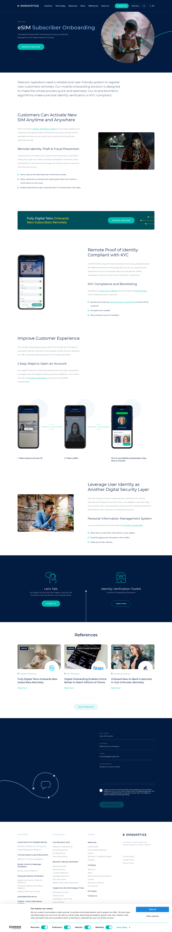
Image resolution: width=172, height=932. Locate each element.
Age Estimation (59, 869)
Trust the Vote (58, 902)
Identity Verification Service (29, 891)
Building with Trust (60, 892)
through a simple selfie (133, 525)
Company (103, 743)
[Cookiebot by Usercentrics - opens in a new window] (15, 927)
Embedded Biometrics (27, 897)
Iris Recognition (59, 853)
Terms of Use (128, 863)
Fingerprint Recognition (63, 847)
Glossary (91, 860)
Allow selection (152, 916)
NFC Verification (59, 879)
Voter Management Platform (29, 850)
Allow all (152, 909)
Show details (122, 927)
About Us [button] (105, 6)
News (83, 6)
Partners (135, 6)
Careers (91, 879)
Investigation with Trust (62, 899)
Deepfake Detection (61, 876)
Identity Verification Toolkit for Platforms (30, 881)
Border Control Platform (28, 871)
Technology (60, 6)
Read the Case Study (31, 47)
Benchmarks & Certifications (99, 876)
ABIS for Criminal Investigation (30, 859)
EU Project (92, 891)
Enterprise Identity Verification (31, 876)
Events (90, 853)
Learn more (121, 603)
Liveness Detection (60, 873)
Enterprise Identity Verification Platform (30, 887)
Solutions (48, 6)
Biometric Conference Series (99, 856)
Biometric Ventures (96, 883)
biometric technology (37, 378)
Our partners (93, 886)
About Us (91, 869)
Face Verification (59, 866)
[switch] (67, 927)
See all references (86, 707)
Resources (73, 6)
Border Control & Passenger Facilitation (29, 865)
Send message (110, 804)
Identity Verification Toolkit (44, 129)
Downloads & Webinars (97, 850)
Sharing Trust (58, 896)
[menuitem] (83, 6)
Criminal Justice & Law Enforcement (33, 855)
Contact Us (121, 6)
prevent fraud (141, 291)
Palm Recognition (60, 856)
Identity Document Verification (65, 883)
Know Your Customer (109, 291)
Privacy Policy (116, 791)
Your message (105, 764)
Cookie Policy (128, 860)
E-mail (102, 754)
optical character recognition (121, 302)
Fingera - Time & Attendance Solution (30, 902)
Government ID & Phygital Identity (32, 842)
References (93, 6)
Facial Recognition (60, 850)
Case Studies (93, 847)
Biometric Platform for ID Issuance (32, 846)
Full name (104, 733)
